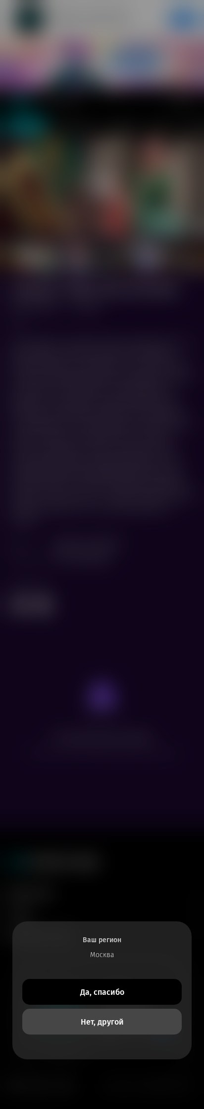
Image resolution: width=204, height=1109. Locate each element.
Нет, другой (102, 1022)
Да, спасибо (102, 992)
